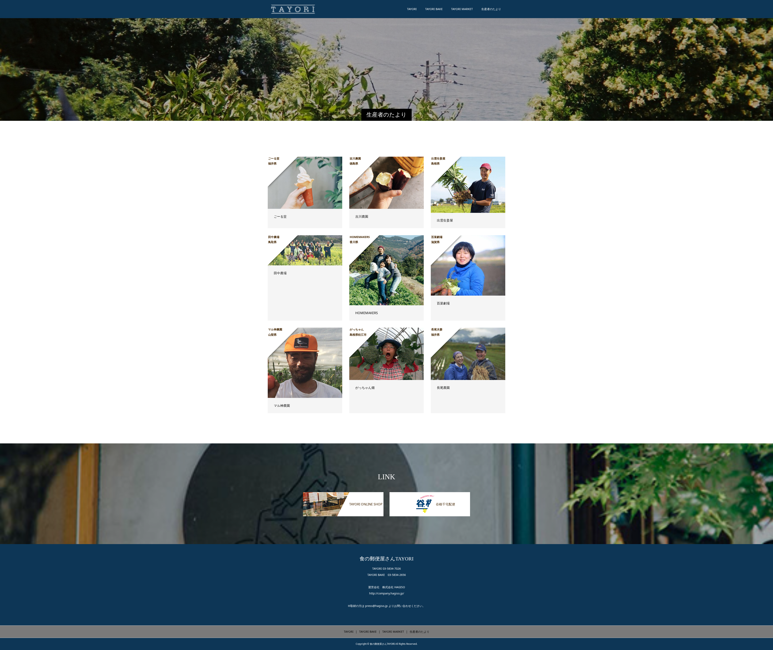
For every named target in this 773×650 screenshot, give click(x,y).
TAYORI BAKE (434, 9)
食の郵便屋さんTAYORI (386, 558)
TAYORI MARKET (462, 9)
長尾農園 (443, 387)
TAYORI (412, 9)
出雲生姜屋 (445, 220)
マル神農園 (282, 405)
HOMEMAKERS (366, 313)
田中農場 (280, 273)
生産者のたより (491, 9)
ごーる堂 (280, 216)
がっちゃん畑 (365, 387)
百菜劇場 (443, 303)
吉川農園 (361, 216)
